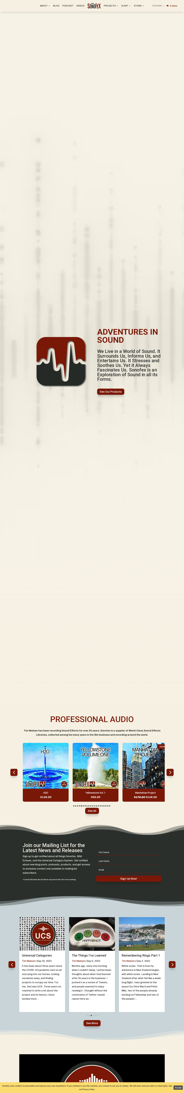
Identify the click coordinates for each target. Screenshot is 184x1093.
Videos (80, 6)
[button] (170, 772)
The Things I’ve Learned (39, 955)
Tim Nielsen (28, 961)
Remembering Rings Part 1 (91, 955)
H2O (42, 793)
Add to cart (42, 788)
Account (157, 6)
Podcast (67, 6)
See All (92, 810)
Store (137, 6)
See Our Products (111, 391)
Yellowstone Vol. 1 (92, 793)
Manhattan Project (142, 793)
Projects (110, 6)
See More (92, 1023)
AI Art (124, 6)
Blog (56, 6)
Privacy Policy (88, 1089)
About (44, 6)
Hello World (130, 955)
